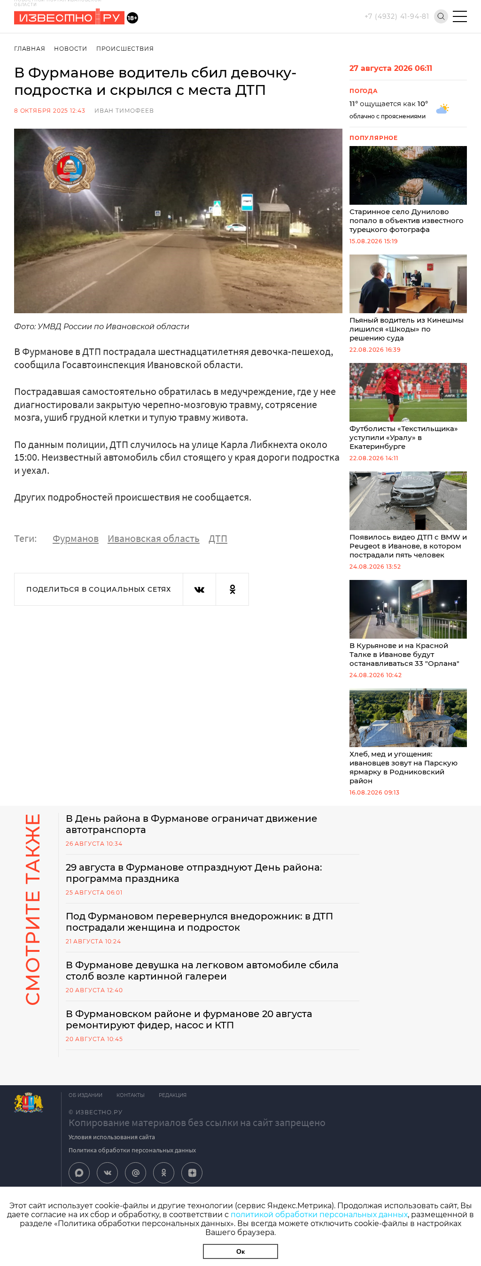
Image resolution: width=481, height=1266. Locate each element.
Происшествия (125, 48)
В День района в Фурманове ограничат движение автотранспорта (192, 824)
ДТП (218, 538)
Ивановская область (154, 538)
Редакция (172, 1095)
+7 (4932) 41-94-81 (397, 16)
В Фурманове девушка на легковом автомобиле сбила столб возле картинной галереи (202, 970)
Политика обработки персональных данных (132, 1150)
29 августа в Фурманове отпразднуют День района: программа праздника (194, 873)
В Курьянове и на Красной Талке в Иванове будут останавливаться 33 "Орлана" (404, 654)
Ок (240, 1251)
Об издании (85, 1095)
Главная (30, 48)
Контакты (130, 1095)
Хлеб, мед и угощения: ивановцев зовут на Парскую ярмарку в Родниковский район (403, 767)
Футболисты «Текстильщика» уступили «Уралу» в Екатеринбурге (403, 437)
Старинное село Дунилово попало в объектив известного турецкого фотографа (406, 220)
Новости (70, 48)
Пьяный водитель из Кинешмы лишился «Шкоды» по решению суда (406, 329)
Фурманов (76, 538)
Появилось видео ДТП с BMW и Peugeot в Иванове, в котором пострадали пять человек (408, 546)
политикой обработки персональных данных (319, 1214)
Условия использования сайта (112, 1137)
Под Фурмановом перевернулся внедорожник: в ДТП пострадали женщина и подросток (199, 922)
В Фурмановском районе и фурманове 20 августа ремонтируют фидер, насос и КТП (189, 1019)
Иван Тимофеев (124, 110)
